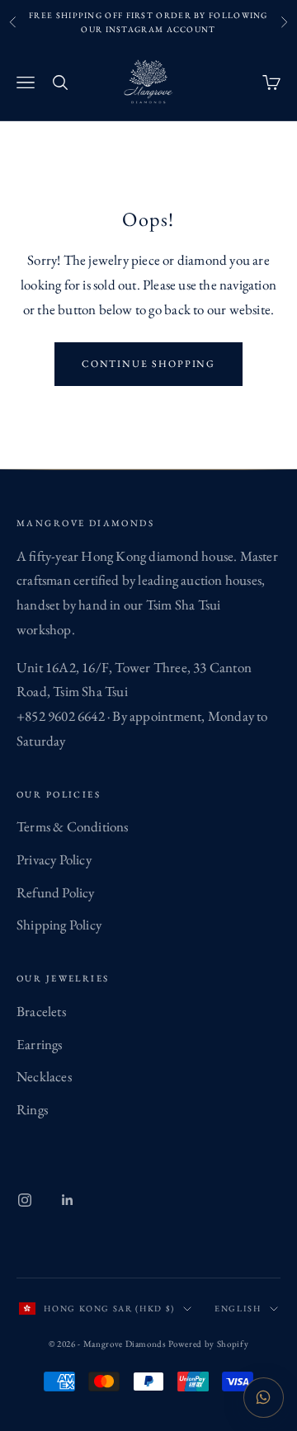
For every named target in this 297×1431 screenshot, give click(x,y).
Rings (32, 1109)
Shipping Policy (58, 925)
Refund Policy (55, 892)
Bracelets (41, 1011)
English (238, 1308)
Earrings (39, 1044)
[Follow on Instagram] (24, 1200)
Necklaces (44, 1076)
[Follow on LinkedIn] (67, 1200)
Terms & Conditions (72, 826)
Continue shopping (149, 363)
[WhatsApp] (263, 1397)
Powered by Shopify (208, 1343)
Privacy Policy (54, 859)
